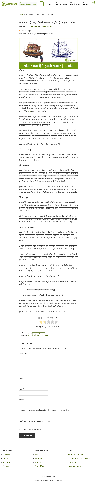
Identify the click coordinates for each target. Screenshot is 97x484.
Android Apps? (40, 466)
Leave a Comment (47, 26)
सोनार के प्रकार (45, 335)
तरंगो (29, 111)
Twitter (5, 458)
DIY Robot (38, 458)
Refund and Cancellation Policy (79, 458)
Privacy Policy (72, 462)
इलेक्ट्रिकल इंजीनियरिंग (38, 333)
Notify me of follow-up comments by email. (34, 421)
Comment (23, 354)
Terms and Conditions (75, 466)
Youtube (6, 466)
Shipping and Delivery (75, 455)
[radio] (41, 322)
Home (21, 15)
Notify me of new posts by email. (30, 429)
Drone (37, 455)
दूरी (24, 133)
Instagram (6, 462)
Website (22, 399)
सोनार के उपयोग (36, 335)
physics (29, 333)
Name (21, 379)
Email (21, 389)
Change (34, 4)
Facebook (6, 455)
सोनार (29, 335)
